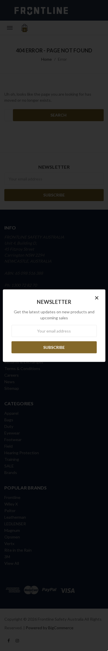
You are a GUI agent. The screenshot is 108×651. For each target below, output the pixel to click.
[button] (96, 297)
